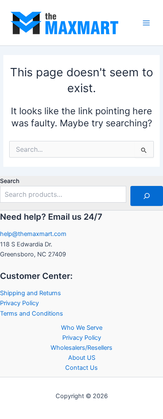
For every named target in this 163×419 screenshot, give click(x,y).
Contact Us (81, 367)
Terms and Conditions (31, 313)
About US (81, 357)
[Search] (146, 196)
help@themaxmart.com (33, 234)
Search (9, 180)
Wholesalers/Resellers (81, 347)
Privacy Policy (19, 303)
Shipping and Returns (30, 293)
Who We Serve (81, 327)
